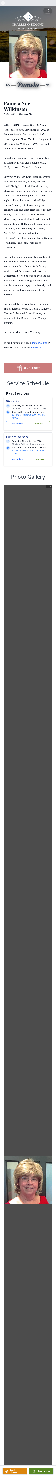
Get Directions (17, 423)
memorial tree (39, 342)
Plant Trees (39, 423)
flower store (37, 347)
